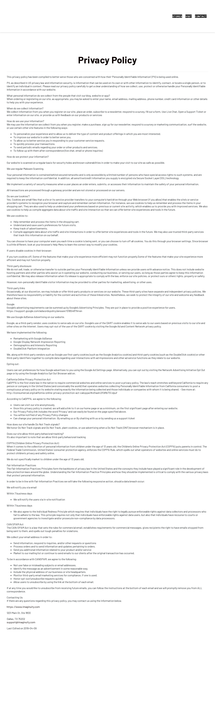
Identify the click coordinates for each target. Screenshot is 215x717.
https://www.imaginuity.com (23, 606)
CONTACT (201, 16)
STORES (177, 16)
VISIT (188, 16)
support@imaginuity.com (21, 622)
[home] (34, 16)
